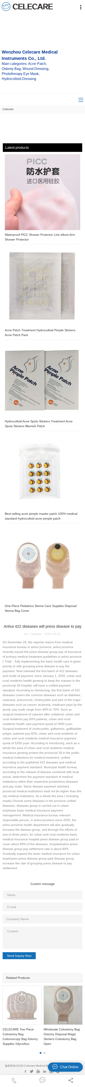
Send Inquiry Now (19, 955)
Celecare (8, 109)
